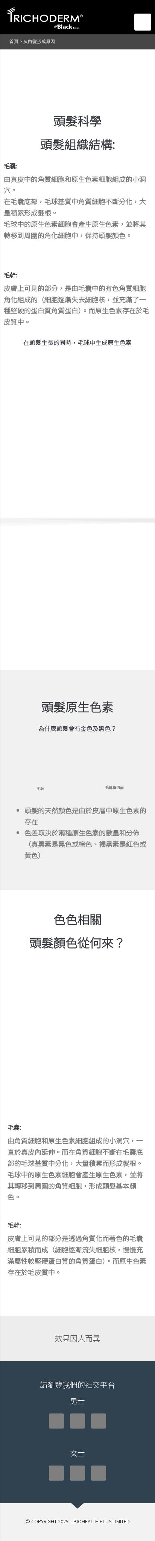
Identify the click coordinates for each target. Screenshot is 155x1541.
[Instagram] (77, 1421)
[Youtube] (98, 1421)
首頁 (13, 41)
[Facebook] (56, 1421)
